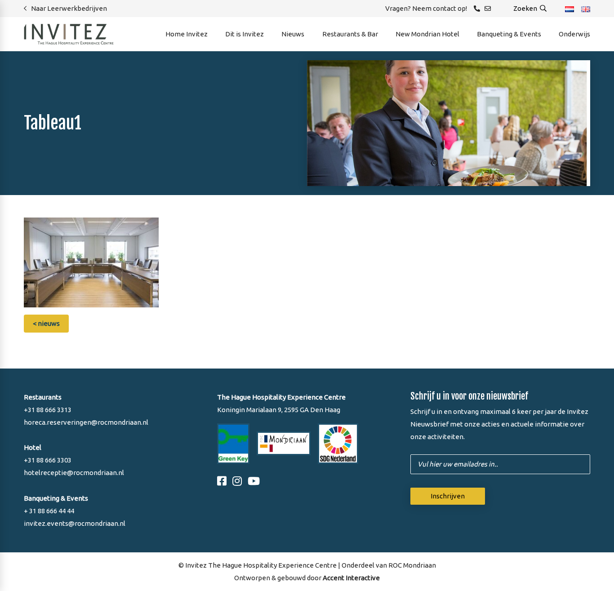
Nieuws (292, 34)
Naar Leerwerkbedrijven (69, 8)
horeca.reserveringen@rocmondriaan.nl (86, 422)
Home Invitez (186, 34)
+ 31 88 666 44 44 (49, 511)
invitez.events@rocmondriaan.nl (74, 523)
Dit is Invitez (244, 34)
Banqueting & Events (509, 34)
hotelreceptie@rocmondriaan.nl (74, 472)
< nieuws (46, 323)
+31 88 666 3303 (47, 460)
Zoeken (525, 8)
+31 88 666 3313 (47, 409)
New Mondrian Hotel (427, 34)
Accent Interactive (351, 578)
